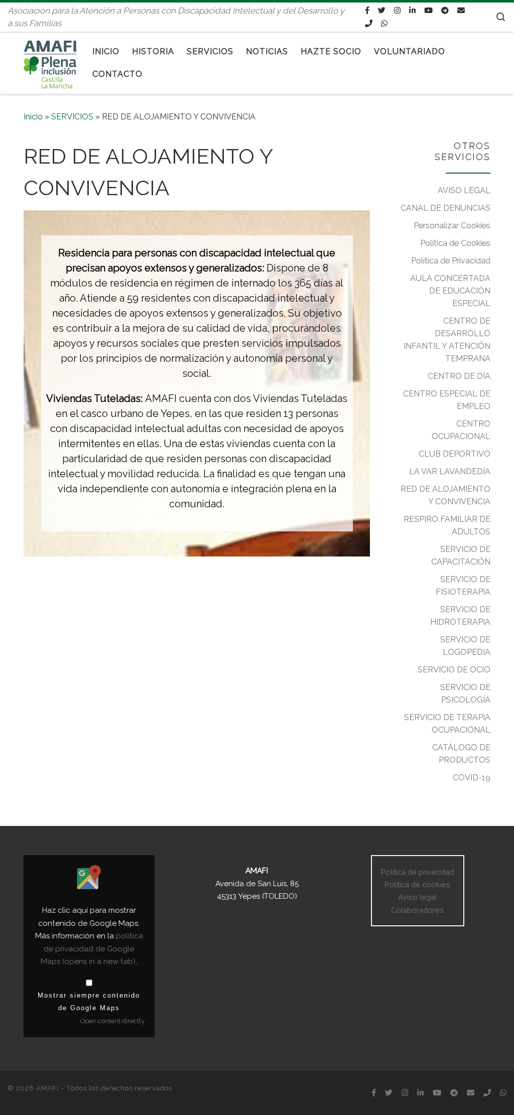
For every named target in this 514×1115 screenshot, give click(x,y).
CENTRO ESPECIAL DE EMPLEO (446, 400)
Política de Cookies (455, 243)
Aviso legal (417, 897)
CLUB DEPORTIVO (454, 454)
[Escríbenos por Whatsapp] (384, 23)
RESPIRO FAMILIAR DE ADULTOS (447, 525)
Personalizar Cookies (452, 225)
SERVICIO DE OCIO (454, 669)
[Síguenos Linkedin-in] (412, 10)
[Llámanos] (368, 23)
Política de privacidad (417, 872)
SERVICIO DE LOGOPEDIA (465, 646)
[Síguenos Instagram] (397, 10)
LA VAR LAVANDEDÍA (449, 471)
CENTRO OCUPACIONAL (461, 430)
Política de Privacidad (450, 260)
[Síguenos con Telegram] (445, 10)
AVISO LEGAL (464, 190)
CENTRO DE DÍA (459, 376)
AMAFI (47, 1088)
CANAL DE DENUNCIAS (445, 208)
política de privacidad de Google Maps (92, 948)
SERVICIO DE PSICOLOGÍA (465, 693)
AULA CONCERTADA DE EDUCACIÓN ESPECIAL (450, 290)
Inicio (33, 116)
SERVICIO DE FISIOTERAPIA (463, 586)
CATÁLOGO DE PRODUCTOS (461, 754)
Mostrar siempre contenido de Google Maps (89, 1002)
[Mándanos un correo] (461, 10)
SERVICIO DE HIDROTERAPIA (460, 616)
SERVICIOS (72, 116)
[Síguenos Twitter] (382, 10)
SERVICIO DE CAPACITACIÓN (460, 555)
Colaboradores (417, 910)
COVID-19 (471, 777)
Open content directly (112, 1021)
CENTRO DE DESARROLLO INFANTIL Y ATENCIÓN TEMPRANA (447, 339)
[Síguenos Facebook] (367, 10)
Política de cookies (417, 884)
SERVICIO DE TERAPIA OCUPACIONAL (447, 724)
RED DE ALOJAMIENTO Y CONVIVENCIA (445, 495)
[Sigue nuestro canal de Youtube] (428, 10)
